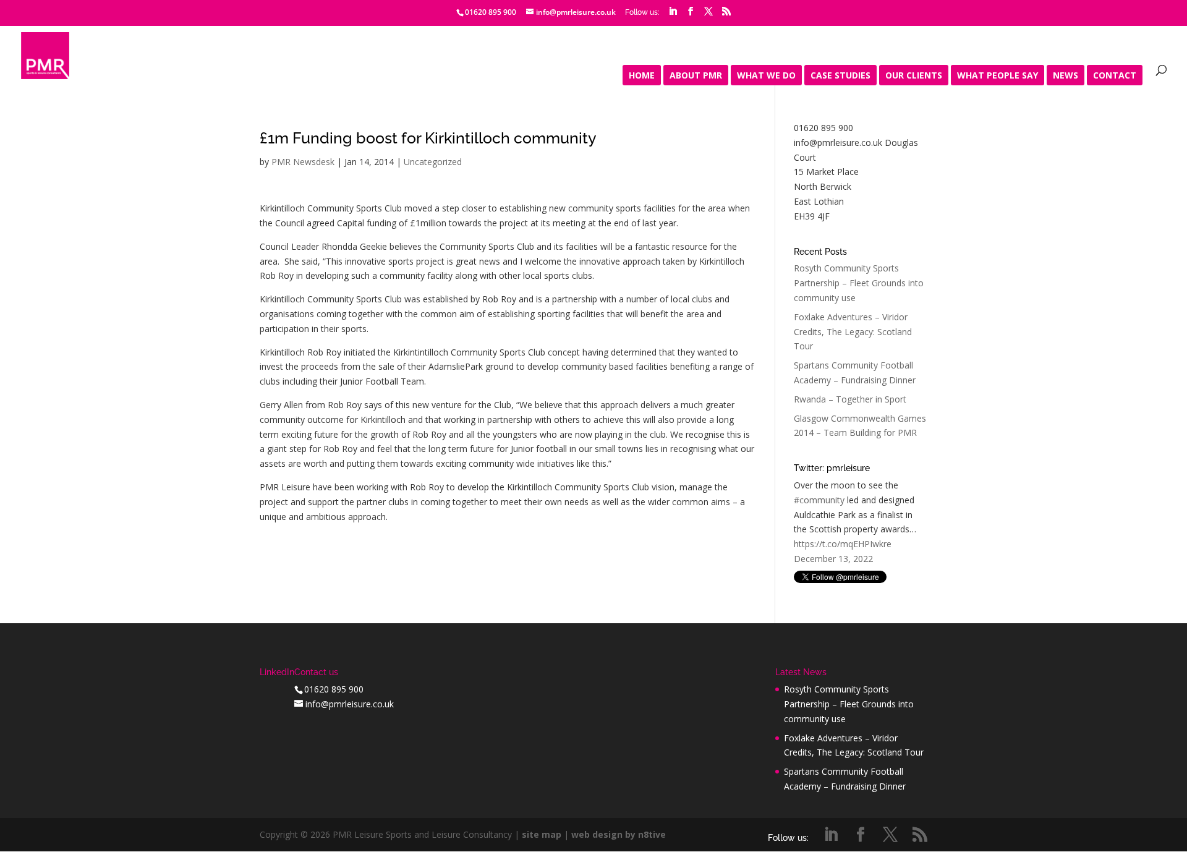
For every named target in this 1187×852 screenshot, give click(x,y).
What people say (997, 76)
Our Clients (913, 76)
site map (541, 834)
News (1065, 76)
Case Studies (840, 76)
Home (642, 76)
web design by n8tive (618, 834)
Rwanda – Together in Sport (850, 399)
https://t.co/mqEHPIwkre (842, 544)
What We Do (766, 76)
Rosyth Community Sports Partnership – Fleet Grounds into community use (859, 283)
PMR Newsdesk (302, 162)
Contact (1114, 76)
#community (819, 500)
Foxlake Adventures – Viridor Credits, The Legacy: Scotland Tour (853, 331)
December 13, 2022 (833, 558)
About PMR (696, 76)
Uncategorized (433, 162)
